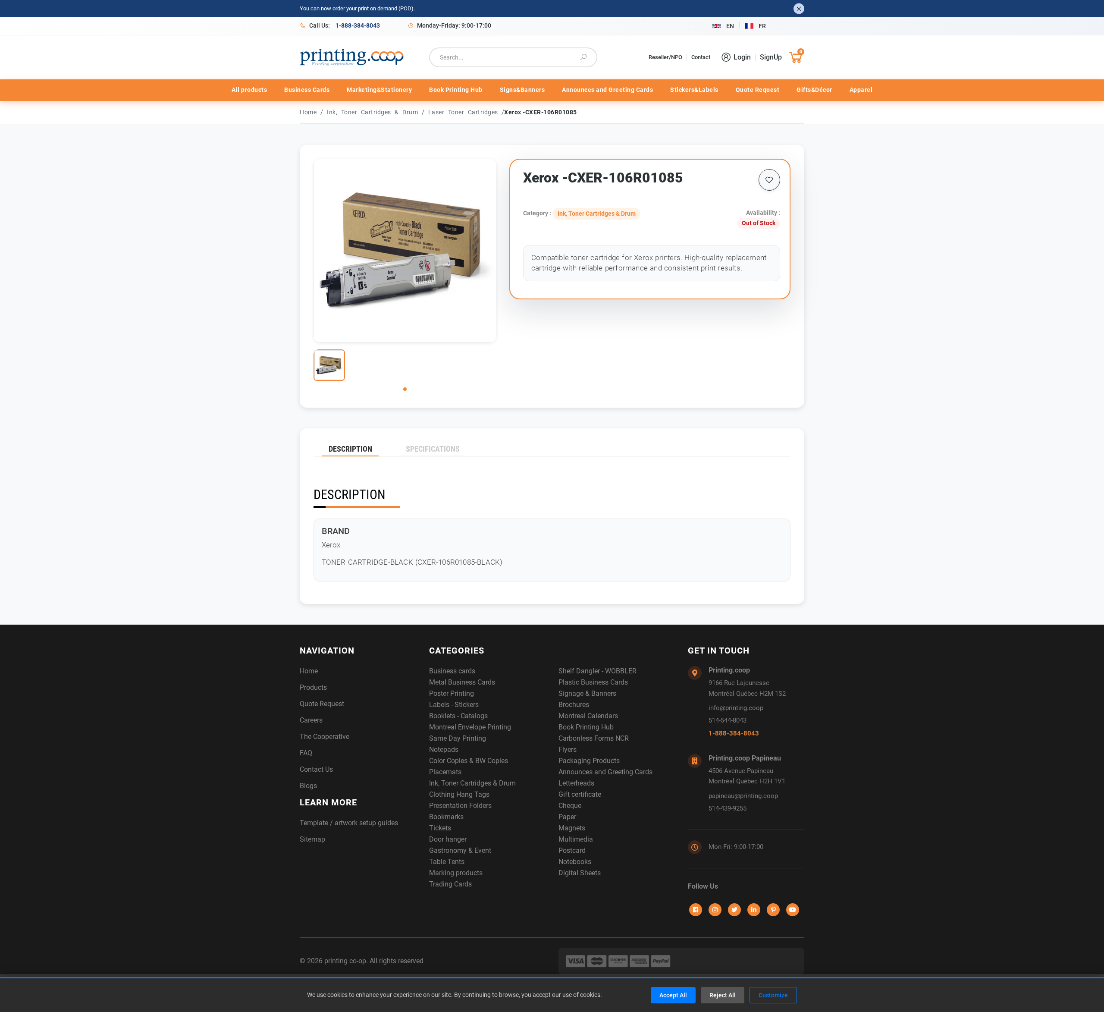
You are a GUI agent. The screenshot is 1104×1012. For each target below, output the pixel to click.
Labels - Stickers (454, 705)
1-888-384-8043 (734, 733)
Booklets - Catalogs (458, 716)
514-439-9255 (727, 808)
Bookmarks (446, 817)
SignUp (771, 57)
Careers (311, 720)
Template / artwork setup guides (349, 823)
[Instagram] (715, 909)
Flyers (567, 749)
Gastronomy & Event (460, 850)
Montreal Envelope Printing (470, 727)
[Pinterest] (773, 909)
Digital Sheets (579, 873)
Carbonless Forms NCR (593, 738)
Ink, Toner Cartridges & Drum (374, 112)
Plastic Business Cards (593, 682)
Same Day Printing (457, 738)
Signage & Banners (587, 693)
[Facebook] (695, 909)
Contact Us (316, 769)
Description (350, 448)
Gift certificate (579, 794)
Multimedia (575, 839)
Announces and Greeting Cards (607, 89)
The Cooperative (324, 736)
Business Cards (306, 89)
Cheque (569, 805)
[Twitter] (734, 909)
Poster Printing (451, 693)
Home (308, 112)
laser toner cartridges (465, 112)
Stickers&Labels (694, 89)
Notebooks (574, 862)
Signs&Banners (522, 89)
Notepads (443, 749)
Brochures (573, 705)
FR (762, 25)
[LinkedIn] (753, 909)
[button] (405, 389)
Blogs (308, 786)
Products (313, 687)
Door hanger (448, 839)
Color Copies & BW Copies (468, 761)
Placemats (445, 772)
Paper (567, 817)
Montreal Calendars (588, 716)
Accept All (673, 995)
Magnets (571, 828)
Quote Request (758, 89)
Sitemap (312, 839)
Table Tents (446, 862)
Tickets (440, 828)
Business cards (452, 671)
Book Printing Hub (456, 89)
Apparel (861, 89)
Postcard (572, 850)
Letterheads (576, 783)
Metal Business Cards (462, 682)
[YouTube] (792, 909)
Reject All (722, 995)
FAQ (306, 753)
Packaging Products (589, 761)
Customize (773, 995)
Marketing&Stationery (379, 89)
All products (249, 89)
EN (730, 25)
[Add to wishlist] (769, 179)
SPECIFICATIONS (433, 448)
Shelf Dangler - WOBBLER (597, 671)
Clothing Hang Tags (459, 794)
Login (742, 57)
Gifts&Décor (814, 89)
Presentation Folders (460, 805)
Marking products (456, 873)
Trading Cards (450, 884)
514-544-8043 (727, 720)
